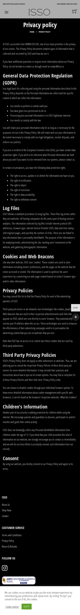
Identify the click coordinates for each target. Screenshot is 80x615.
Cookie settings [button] (12, 606)
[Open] (6, 12)
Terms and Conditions (12, 535)
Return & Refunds (9, 546)
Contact (5, 516)
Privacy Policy (8, 541)
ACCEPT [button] (26, 606)
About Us (6, 504)
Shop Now (6, 510)
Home (32, 31)
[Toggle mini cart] (74, 11)
